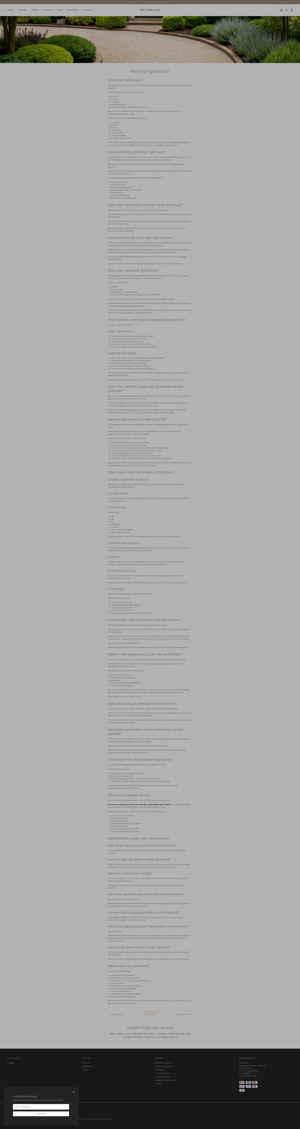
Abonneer (41, 1114)
